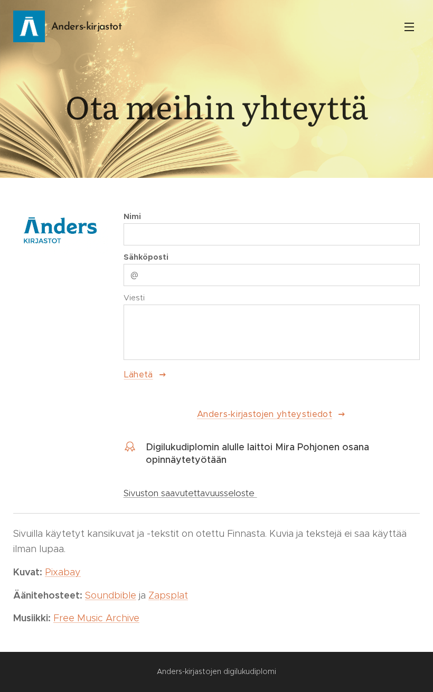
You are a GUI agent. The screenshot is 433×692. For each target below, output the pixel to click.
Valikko (409, 26)
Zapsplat (168, 595)
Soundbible (110, 595)
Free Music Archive (96, 618)
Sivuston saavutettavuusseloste (190, 493)
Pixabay (63, 572)
